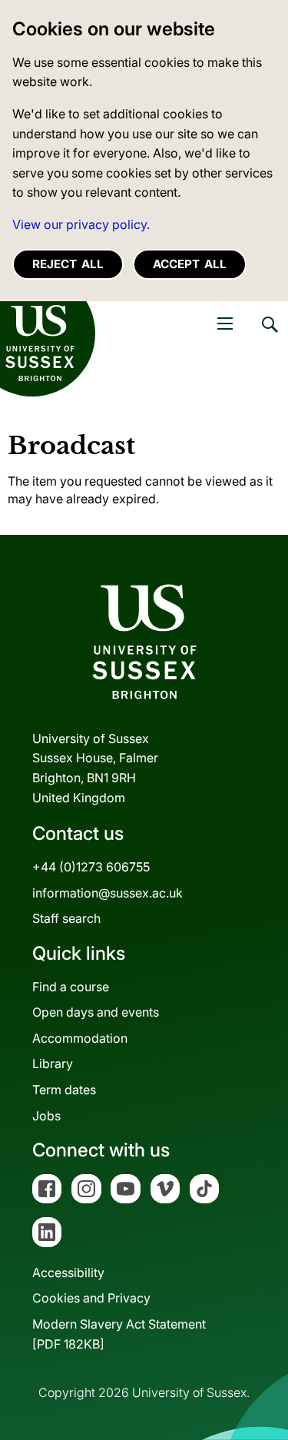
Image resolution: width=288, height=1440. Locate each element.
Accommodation (79, 1038)
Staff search (66, 918)
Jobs (46, 1115)
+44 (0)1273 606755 (91, 866)
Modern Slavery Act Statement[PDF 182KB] (119, 1334)
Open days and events (95, 1012)
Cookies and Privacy (91, 1298)
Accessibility (68, 1272)
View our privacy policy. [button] (81, 224)
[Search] (269, 335)
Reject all (68, 264)
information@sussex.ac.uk (107, 893)
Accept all (190, 264)
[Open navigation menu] (225, 323)
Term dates (64, 1089)
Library (52, 1063)
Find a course (70, 986)
